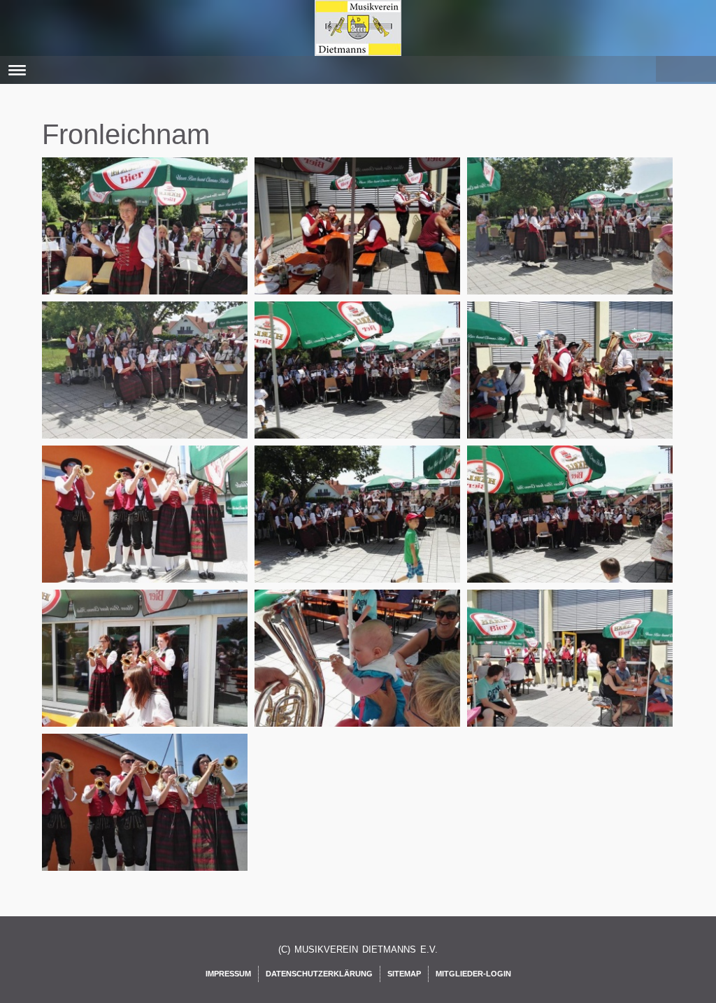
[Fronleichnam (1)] (147, 242)
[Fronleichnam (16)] (147, 386)
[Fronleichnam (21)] (572, 530)
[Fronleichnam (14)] (359, 242)
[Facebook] (668, 66)
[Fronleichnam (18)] (572, 386)
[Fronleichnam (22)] (147, 674)
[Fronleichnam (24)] (572, 674)
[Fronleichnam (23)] (359, 674)
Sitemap (404, 973)
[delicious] (699, 66)
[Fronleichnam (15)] (572, 242)
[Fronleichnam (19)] (147, 530)
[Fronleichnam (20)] (359, 530)
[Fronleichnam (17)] (359, 386)
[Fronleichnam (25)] (147, 818)
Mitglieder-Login (473, 973)
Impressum (228, 973)
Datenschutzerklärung (319, 973)
